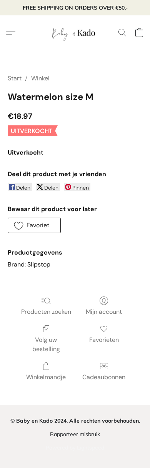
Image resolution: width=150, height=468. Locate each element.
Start (15, 78)
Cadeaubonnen (103, 377)
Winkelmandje (46, 377)
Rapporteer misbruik (75, 434)
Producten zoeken (46, 312)
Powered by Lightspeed (75, 447)
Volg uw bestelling (46, 344)
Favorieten (104, 340)
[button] (75, 32)
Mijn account (104, 312)
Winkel (40, 78)
